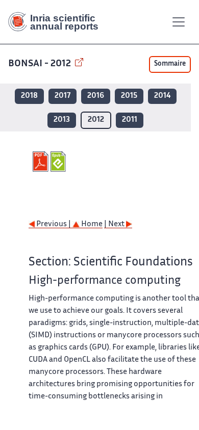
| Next (115, 224)
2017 (62, 96)
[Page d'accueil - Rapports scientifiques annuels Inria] (57, 22)
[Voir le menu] (178, 22)
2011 (129, 120)
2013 (62, 120)
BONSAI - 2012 (40, 64)
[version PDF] (42, 161)
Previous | (53, 224)
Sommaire (170, 64)
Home (91, 224)
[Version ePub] (59, 161)
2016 (95, 96)
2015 (129, 96)
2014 (162, 96)
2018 (29, 96)
